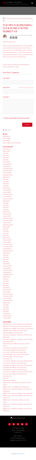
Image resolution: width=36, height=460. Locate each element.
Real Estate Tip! (7, 376)
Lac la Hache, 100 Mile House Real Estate (15, 363)
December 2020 (7, 294)
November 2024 (7, 194)
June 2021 (6, 281)
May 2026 (6, 157)
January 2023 (7, 242)
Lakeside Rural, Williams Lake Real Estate (14, 367)
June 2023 (6, 231)
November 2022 (7, 246)
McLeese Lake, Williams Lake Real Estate (15, 374)
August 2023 (6, 227)
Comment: (6, 97)
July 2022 (5, 255)
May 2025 (6, 183)
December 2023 (7, 218)
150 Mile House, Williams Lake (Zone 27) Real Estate (18, 328)
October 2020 (7, 298)
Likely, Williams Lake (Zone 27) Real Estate (15, 369)
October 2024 (7, 196)
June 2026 (6, 155)
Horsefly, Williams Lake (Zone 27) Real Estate (16, 354)
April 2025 (6, 186)
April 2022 (6, 261)
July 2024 (5, 203)
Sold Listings (6, 140)
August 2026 (6, 151)
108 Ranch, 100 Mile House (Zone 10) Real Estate (17, 326)
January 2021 (7, 292)
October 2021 (7, 272)
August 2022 (6, 253)
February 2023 (7, 240)
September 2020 (8, 300)
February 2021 (7, 289)
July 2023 (5, 229)
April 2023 (6, 235)
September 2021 (8, 274)
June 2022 (6, 257)
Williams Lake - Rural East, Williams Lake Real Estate (17, 393)
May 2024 (6, 207)
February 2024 (7, 214)
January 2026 (7, 166)
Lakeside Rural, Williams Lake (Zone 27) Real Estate (17, 365)
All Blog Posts (6, 136)
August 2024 (6, 201)
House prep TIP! (7, 358)
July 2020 (5, 305)
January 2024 (7, 216)
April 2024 (6, 209)
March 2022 (6, 263)
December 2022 (7, 244)
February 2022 (7, 266)
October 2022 (7, 248)
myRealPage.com (21, 453)
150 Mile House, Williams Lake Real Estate (15, 330)
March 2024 (6, 211)
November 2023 (7, 220)
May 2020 (6, 309)
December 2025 (7, 168)
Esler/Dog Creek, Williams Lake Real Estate (15, 348)
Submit (27, 124)
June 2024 (6, 205)
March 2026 (6, 162)
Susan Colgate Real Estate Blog (12, 143)
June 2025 (6, 181)
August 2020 (6, 302)
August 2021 (6, 276)
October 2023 (7, 222)
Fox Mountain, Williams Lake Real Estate (14, 350)
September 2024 (8, 199)
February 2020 (7, 315)
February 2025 (7, 190)
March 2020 (6, 313)
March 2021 (6, 287)
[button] (9, 424)
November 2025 (7, 170)
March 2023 (6, 237)
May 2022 (6, 259)
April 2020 (6, 311)
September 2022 (8, 250)
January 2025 (7, 192)
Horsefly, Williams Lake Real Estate (13, 356)
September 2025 (8, 175)
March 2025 (6, 188)
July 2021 (5, 279)
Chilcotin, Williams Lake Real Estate (13, 332)
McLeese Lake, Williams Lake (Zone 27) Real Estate (17, 371)
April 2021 (6, 285)
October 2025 (7, 172)
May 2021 (6, 283)
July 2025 (5, 179)
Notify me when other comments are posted (16, 118)
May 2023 (6, 233)
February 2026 (7, 164)
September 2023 (8, 225)
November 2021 (7, 270)
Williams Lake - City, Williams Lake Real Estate (16, 387)
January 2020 (7, 318)
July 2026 (5, 153)
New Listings (6, 138)
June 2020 (6, 307)
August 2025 (6, 177)
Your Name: (6, 78)
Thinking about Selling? (9, 380)
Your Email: (6, 87)
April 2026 (6, 160)
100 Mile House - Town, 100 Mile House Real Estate (17, 324)
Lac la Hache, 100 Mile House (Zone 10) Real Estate (18, 361)
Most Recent (6, 149)
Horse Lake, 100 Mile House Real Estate (14, 352)
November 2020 (7, 296)
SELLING (5, 378)
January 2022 (7, 268)
